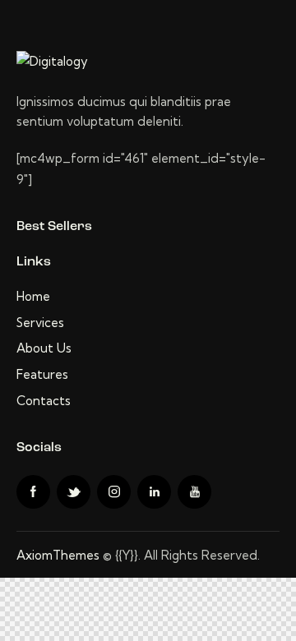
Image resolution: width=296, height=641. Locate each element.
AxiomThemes (57, 555)
